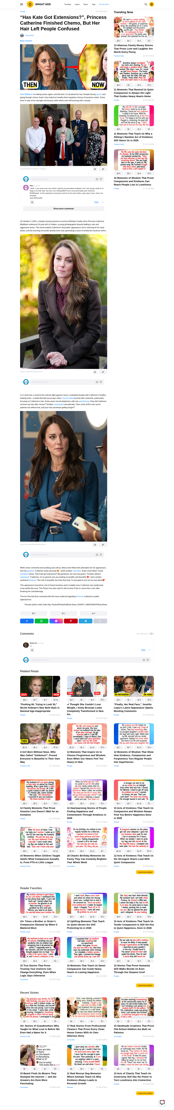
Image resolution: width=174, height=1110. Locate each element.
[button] (33, 613)
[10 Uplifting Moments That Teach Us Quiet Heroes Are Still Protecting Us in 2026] (87, 904)
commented (59, 404)
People (22, 11)
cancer (99, 94)
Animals (70, 1087)
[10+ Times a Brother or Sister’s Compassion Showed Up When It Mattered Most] (40, 904)
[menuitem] (67, 4)
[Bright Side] (39, 4)
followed (32, 580)
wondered (24, 574)
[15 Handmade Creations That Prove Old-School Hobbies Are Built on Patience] (134, 1008)
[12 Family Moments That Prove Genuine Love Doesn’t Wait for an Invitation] (40, 790)
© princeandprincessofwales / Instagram (33, 169)
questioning (84, 401)
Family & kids (119, 56)
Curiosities (71, 866)
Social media (68, 398)
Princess (79, 596)
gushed (30, 571)
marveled (77, 571)
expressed (24, 577)
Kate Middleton (26, 94)
